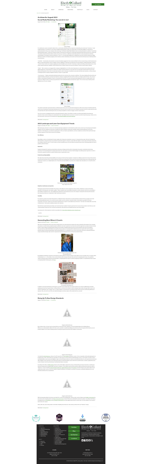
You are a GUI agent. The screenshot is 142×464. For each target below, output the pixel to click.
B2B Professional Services (60, 430)
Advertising (43, 435)
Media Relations (43, 434)
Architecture (58, 429)
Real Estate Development (60, 443)
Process (42, 445)
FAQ (41, 443)
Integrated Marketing (45, 429)
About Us (42, 441)
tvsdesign (75, 367)
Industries (57, 427)
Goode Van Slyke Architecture (55, 367)
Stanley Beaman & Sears (66, 367)
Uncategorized (45, 119)
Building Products (59, 431)
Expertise (42, 427)
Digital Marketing (44, 431)
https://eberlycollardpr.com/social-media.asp (66, 116)
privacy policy (80, 460)
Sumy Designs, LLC (99, 460)
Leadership (42, 442)
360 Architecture (46, 356)
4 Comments (53, 21)
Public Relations (43, 433)
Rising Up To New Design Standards (51, 298)
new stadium (66, 356)
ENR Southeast (51, 364)
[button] (98, 4)
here (55, 259)
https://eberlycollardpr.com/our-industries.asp (71, 210)
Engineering (57, 437)
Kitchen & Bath (58, 442)
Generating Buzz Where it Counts (50, 220)
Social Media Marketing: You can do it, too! (53, 20)
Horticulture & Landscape (60, 438)
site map (85, 460)
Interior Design (58, 441)
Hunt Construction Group (59, 398)
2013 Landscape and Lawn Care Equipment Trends (56, 123)
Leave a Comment (54, 125)
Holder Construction (90, 397)
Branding (42, 430)
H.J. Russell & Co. (48, 400)
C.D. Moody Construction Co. (58, 400)
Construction (58, 433)
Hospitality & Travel (59, 439)
